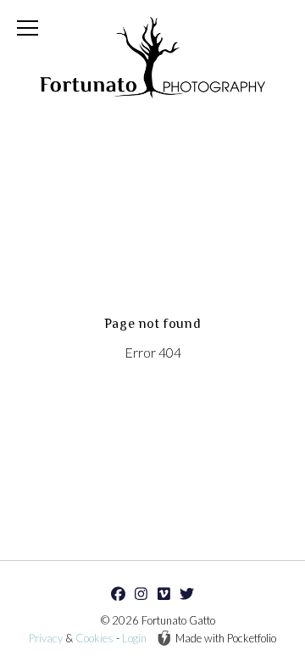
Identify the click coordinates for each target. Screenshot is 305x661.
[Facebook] (118, 593)
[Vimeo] (164, 593)
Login (134, 638)
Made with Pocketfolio (225, 638)
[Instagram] (141, 593)
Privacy (46, 638)
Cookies (94, 638)
